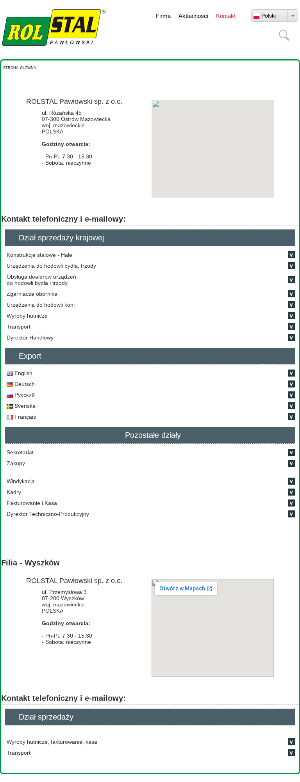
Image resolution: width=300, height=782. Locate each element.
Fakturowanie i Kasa (32, 503)
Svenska (24, 406)
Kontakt (226, 15)
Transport (18, 753)
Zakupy (16, 463)
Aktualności (193, 15)
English (22, 373)
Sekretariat (20, 452)
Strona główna (19, 67)
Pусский (24, 395)
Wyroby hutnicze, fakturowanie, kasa (53, 742)
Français (24, 417)
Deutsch (24, 384)
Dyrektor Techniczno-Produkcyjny (48, 514)
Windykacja (21, 481)
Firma (163, 15)
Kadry (14, 492)
